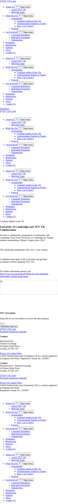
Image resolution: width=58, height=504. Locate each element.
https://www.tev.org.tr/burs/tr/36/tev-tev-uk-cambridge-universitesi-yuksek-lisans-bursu (24, 275)
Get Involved (11, 32)
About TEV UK (18, 10)
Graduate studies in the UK (29, 21)
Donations (10, 42)
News (8, 50)
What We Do (11, 16)
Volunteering (17, 40)
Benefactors (11, 45)
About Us (10, 7)
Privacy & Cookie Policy (11, 353)
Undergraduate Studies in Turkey (31, 23)
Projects (14, 28)
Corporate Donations (20, 35)
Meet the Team (17, 12)
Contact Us (11, 52)
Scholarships (17, 18)
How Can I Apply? (25, 26)
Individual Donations (20, 37)
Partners (9, 47)
